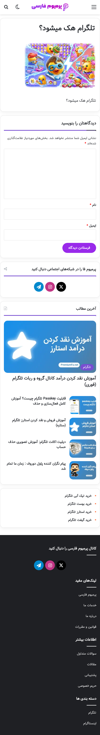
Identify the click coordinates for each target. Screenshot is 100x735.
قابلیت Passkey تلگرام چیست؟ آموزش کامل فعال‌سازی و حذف (38, 401)
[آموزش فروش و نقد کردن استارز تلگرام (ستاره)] (82, 427)
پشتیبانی (90, 675)
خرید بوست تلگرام (80, 504)
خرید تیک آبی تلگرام (78, 495)
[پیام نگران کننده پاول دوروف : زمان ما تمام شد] (82, 470)
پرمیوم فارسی (87, 594)
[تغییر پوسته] (17, 9)
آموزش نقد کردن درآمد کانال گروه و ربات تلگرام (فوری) (54, 381)
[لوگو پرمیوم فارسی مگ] (50, 7)
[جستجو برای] (6, 9)
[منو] (94, 9)
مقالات (91, 664)
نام (93, 205)
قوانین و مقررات (85, 626)
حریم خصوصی (87, 685)
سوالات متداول (86, 653)
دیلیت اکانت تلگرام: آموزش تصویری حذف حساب (37, 444)
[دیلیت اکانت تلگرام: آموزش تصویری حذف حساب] (82, 448)
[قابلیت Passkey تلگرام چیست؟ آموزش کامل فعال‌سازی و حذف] (82, 405)
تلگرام (92, 712)
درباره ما (91, 616)
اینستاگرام (89, 723)
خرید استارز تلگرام (80, 512)
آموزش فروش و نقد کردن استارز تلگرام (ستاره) (39, 422)
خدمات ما (89, 605)
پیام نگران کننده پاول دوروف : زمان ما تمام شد (36, 466)
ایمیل (91, 225)
